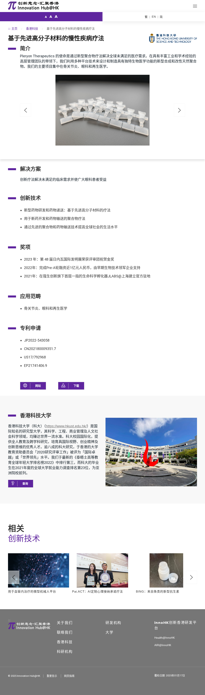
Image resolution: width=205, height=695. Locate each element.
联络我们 (65, 632)
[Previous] (25, 110)
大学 (110, 632)
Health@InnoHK (164, 637)
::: (9, 28)
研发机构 (113, 623)
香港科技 (32, 28)
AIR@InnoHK (162, 645)
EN (154, 16)
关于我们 (65, 623)
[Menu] (195, 6)
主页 (14, 28)
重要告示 (52, 675)
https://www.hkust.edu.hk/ (66, 426)
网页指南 (69, 675)
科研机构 (65, 652)
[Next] (191, 577)
